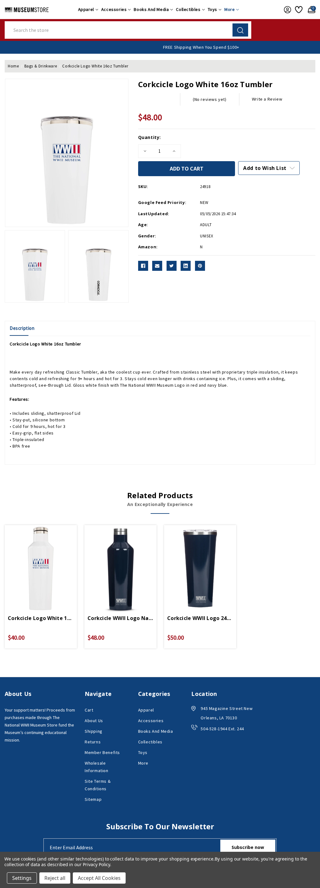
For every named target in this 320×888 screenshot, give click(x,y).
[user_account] (286, 9)
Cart (89, 710)
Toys (212, 9)
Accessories (114, 9)
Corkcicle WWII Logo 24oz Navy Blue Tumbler (200, 618)
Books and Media (151, 9)
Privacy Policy (96, 864)
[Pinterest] (200, 266)
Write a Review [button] (267, 99)
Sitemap (93, 799)
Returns (93, 742)
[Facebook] (143, 266)
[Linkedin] (186, 266)
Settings (22, 878)
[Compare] (48, 561)
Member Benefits (102, 752)
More (229, 9)
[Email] (157, 266)
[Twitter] (172, 266)
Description (22, 328)
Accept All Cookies (99, 878)
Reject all (54, 878)
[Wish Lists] (298, 9)
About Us (94, 720)
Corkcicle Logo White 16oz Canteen (41, 618)
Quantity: (149, 137)
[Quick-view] (33, 561)
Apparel (86, 9)
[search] (240, 30)
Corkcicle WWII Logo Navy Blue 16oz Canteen (120, 618)
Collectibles (188, 9)
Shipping (93, 731)
